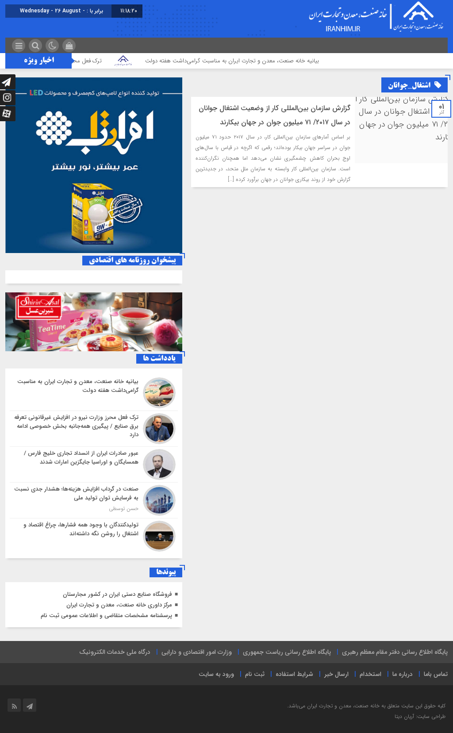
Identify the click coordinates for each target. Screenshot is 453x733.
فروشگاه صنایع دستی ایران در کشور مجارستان (117, 594)
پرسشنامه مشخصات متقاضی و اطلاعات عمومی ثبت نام (106, 615)
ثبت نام (255, 674)
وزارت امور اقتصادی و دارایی (196, 652)
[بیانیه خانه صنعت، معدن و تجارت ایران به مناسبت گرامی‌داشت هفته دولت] (94, 393)
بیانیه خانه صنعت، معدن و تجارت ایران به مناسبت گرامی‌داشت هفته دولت (251, 60)
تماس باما (436, 674)
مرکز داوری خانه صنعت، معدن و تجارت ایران (119, 605)
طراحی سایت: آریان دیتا (420, 716)
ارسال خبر (336, 674)
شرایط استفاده (294, 674)
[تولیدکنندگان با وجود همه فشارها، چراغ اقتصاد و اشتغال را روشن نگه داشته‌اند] (94, 535)
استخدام (370, 674)
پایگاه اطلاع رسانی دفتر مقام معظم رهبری (395, 652)
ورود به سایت (216, 674)
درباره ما (402, 674)
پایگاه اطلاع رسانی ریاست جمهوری (287, 652)
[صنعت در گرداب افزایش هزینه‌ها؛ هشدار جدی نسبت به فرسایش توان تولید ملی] (94, 500)
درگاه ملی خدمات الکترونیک (114, 652)
